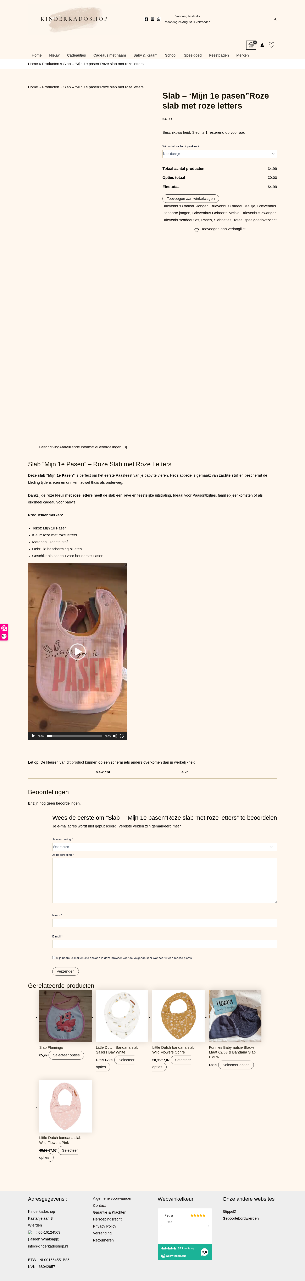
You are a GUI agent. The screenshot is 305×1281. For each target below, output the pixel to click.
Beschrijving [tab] (49, 447)
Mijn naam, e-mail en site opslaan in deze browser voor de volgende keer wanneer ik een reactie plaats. (124, 958)
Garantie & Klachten (109, 1212)
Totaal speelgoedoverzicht (255, 220)
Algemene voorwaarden (112, 1198)
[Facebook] (146, 19)
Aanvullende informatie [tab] (78, 447)
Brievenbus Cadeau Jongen (185, 206)
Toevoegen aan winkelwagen (191, 199)
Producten (50, 64)
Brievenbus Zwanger (259, 213)
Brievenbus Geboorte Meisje (215, 213)
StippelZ (229, 1211)
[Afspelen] (33, 736)
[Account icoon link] (262, 45)
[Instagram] (152, 19)
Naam (57, 915)
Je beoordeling (63, 854)
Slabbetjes (222, 220)
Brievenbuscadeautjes (180, 220)
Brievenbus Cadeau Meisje (233, 206)
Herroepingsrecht (107, 1219)
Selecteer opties (66, 1055)
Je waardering (62, 839)
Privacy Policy (104, 1226)
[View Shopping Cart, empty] (251, 45)
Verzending (102, 1233)
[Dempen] (115, 736)
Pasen (206, 220)
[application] (77, 651)
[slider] (74, 736)
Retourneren (103, 1240)
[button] (275, 19)
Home (33, 64)
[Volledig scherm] (122, 736)
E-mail (57, 936)
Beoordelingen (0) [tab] (112, 447)
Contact (99, 1205)
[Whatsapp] (159, 19)
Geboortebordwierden (241, 1218)
